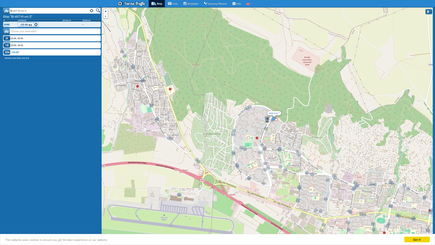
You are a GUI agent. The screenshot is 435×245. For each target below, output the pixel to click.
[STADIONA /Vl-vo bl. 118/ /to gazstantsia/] (241, 148)
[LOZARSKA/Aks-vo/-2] (197, 160)
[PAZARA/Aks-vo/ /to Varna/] (133, 67)
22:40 (24, 24)
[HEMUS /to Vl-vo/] (397, 215)
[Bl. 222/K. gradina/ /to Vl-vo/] (316, 210)
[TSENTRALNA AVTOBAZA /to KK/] (428, 231)
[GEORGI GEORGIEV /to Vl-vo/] (361, 214)
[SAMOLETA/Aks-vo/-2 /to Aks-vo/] (171, 139)
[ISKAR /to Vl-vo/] (404, 185)
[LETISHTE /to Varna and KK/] (180, 195)
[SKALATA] (266, 129)
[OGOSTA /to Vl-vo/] (431, 210)
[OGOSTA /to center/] (430, 213)
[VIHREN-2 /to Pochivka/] (249, 178)
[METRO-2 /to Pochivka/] (321, 230)
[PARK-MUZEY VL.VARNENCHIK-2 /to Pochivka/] (348, 222)
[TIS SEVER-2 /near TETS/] (353, 189)
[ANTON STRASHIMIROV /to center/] (373, 224)
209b (7, 24)
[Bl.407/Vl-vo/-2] (267, 119)
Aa (6, 10)
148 (7, 45)
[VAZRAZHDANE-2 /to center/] (413, 219)
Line (175, 3)
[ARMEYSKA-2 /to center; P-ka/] (335, 178)
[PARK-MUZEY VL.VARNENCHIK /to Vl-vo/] (348, 230)
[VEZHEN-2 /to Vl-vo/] (280, 167)
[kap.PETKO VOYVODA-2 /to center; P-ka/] (264, 149)
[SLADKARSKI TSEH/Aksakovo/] (124, 56)
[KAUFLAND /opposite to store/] (390, 206)
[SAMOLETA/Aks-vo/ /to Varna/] (169, 138)
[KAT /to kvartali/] (350, 212)
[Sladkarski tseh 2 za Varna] (122, 52)
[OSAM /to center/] (375, 184)
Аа (6, 31)
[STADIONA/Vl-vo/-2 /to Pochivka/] (245, 149)
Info (238, 3)
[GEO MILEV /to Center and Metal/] (387, 226)
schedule (192, 3)
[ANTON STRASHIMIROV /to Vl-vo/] (373, 230)
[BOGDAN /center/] (247, 108)
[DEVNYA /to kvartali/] (297, 152)
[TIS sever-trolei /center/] (356, 186)
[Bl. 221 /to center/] (325, 199)
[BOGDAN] (249, 107)
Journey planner (217, 3)
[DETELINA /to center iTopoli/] (268, 167)
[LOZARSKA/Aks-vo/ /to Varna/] (198, 162)
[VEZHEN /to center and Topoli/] (285, 170)
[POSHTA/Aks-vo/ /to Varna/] (151, 106)
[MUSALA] (234, 131)
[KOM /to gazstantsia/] (233, 154)
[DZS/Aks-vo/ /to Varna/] (156, 119)
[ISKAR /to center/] (408, 188)
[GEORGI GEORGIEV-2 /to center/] (364, 214)
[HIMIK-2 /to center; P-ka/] (279, 150)
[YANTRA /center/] (424, 198)
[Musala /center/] (233, 134)
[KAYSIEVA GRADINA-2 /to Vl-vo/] (297, 201)
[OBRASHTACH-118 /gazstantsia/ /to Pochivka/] (263, 183)
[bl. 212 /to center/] (327, 180)
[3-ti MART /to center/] (392, 183)
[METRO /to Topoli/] (323, 225)
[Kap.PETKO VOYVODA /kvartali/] (261, 144)
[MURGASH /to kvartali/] (307, 173)
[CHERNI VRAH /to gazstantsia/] (237, 166)
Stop (159, 3)
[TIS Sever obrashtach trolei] (355, 183)
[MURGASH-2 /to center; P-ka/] (312, 174)
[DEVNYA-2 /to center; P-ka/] (299, 155)
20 (7, 38)
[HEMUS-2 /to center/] (399, 216)
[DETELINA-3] (265, 170)
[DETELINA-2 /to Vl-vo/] (265, 163)
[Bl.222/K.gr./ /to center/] (320, 211)
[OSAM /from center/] (371, 184)
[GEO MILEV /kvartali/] (388, 224)
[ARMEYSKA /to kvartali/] (334, 176)
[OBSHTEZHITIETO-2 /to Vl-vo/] (299, 188)
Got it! (417, 239)
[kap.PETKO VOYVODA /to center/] (260, 152)
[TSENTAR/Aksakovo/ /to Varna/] (142, 81)
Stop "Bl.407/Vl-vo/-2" (17, 16)
